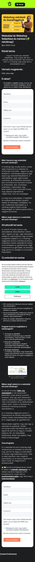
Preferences (17, 296)
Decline (17, 291)
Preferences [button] (22, 281)
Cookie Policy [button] (13, 279)
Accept (17, 287)
